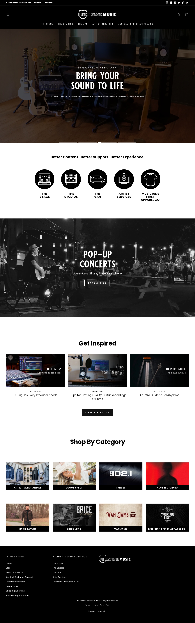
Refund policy (13, 586)
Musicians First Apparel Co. (136, 24)
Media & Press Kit (14, 572)
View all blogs (97, 412)
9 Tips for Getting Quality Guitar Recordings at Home (97, 397)
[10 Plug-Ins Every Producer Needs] (35, 370)
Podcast (48, 2)
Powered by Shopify (97, 611)
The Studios (65, 24)
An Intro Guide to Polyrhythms (159, 395)
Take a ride (97, 282)
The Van (83, 24)
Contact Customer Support (19, 577)
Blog (8, 568)
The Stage (47, 24)
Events (37, 2)
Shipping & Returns (15, 591)
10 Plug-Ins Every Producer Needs (35, 395)
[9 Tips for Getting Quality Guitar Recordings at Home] (97, 370)
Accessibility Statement (17, 595)
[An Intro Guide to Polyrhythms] (159, 370)
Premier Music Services (18, 2)
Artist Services (102, 24)
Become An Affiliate (15, 581)
